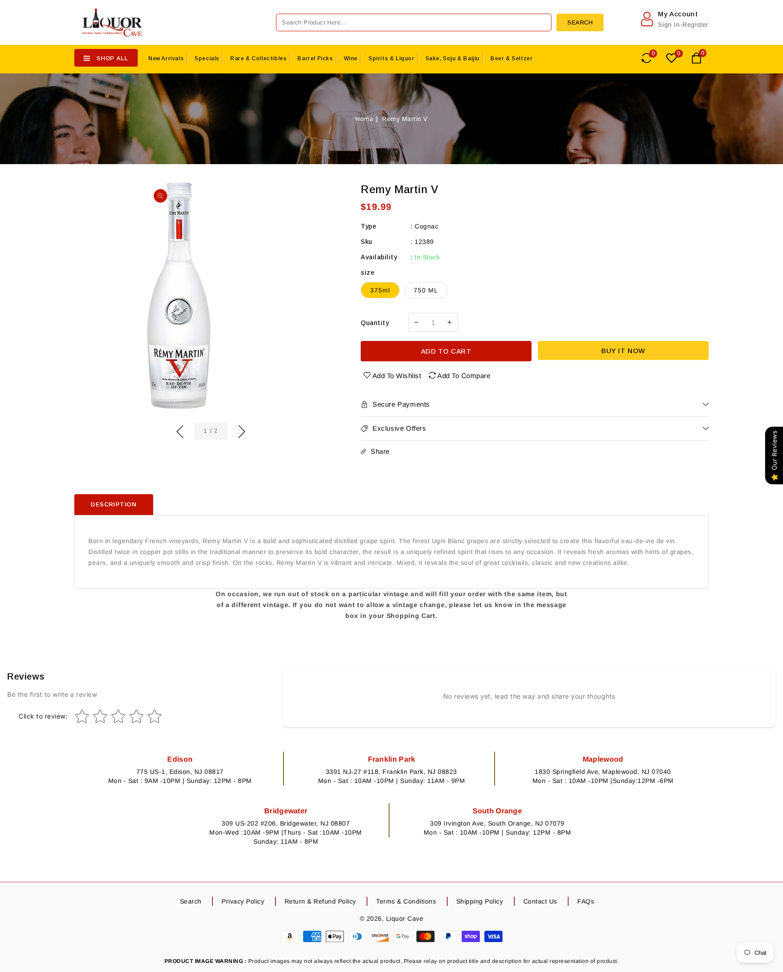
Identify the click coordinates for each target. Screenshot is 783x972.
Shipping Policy (479, 901)
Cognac (426, 226)
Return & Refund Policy (320, 901)
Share (380, 451)
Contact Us (540, 901)
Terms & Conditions (406, 901)
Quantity (375, 322)
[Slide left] (180, 430)
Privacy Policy (243, 901)
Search (191, 901)
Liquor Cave (405, 918)
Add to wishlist (396, 375)
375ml (380, 290)
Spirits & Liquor (391, 58)
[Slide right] (241, 430)
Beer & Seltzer (511, 58)
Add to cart (446, 351)
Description (114, 504)
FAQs (585, 901)
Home (364, 118)
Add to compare (463, 375)
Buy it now (623, 351)
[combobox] (413, 22)
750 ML (426, 290)
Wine (351, 58)
